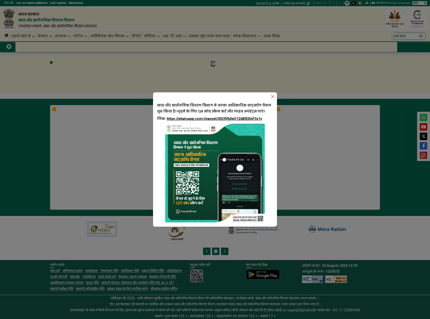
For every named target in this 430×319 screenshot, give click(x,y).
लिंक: (209, 118)
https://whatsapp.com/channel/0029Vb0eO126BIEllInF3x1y (214, 119)
